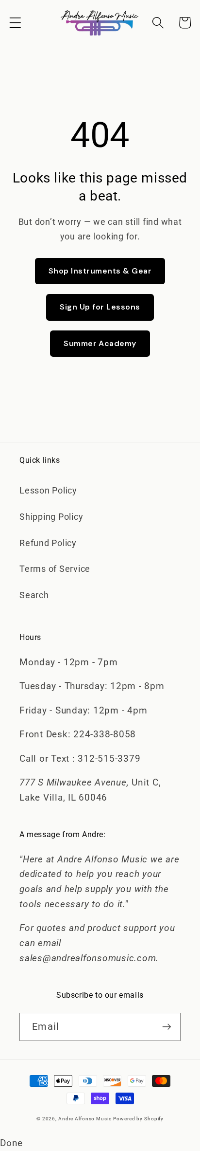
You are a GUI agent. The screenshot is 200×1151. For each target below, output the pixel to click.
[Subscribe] (166, 1027)
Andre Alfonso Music (85, 1118)
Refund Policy (48, 543)
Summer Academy (100, 343)
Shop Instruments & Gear (100, 271)
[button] (15, 22)
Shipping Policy (51, 517)
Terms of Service (54, 569)
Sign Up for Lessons (100, 307)
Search (34, 595)
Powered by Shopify (138, 1118)
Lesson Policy (48, 490)
